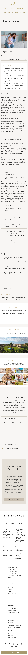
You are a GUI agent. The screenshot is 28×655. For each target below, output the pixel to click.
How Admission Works (7, 537)
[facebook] (5, 644)
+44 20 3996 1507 (11, 630)
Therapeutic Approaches (20, 541)
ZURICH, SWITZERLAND (13, 617)
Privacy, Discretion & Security (21, 552)
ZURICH (23, 12)
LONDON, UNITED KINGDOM (14, 625)
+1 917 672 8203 (11, 639)
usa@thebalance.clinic (12, 637)
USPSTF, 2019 (9, 131)
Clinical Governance (12, 571)
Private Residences (19, 550)
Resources (9, 17)
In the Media (11, 587)
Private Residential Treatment (6, 532)
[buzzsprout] (21, 644)
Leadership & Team (12, 569)
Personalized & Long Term (20, 534)
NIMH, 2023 (23, 201)
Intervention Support (19, 553)
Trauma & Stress (6, 553)
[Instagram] (13, 644)
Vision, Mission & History (13, 567)
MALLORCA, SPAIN (12, 608)
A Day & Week (18, 549)
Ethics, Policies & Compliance (14, 575)
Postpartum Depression (20, 297)
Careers (9, 577)
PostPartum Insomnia (20, 299)
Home (5, 17)
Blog (9, 595)
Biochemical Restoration (20, 540)
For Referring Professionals (20, 556)
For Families (17, 555)
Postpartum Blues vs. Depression (8, 297)
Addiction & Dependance (7, 550)
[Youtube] (17, 644)
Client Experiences (18, 558)
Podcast (9, 591)
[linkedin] (9, 644)
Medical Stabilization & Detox (8, 534)
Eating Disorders (6, 552)
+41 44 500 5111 (11, 622)
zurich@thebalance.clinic (13, 620)
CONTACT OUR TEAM (14, 319)
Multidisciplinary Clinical (20, 535)
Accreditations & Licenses (13, 573)
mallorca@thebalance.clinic (13, 612)
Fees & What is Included (7, 535)
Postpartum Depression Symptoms (8, 299)
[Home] (14, 7)
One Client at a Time (19, 532)
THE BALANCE (10, 51)
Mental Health (15, 17)
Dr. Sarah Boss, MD (16, 52)
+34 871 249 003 (11, 613)
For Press (10, 589)
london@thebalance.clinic (13, 628)
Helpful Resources (12, 593)
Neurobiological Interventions (18, 538)
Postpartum (21, 17)
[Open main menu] (2, 3)
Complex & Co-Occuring (7, 555)
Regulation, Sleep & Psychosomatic (6, 557)
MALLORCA (18, 12)
